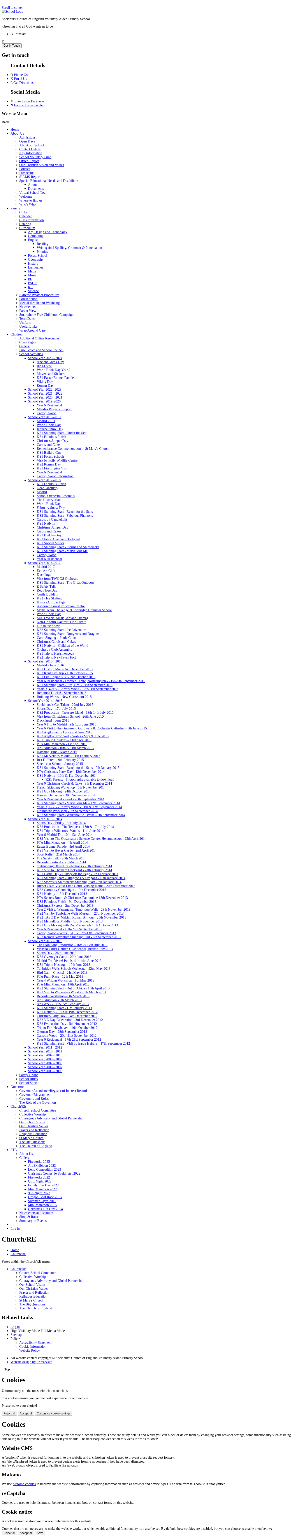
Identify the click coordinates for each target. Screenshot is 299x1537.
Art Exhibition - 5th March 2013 (59, 1000)
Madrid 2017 (46, 567)
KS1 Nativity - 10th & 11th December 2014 (67, 775)
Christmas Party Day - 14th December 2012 (67, 1016)
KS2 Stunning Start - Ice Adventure (61, 630)
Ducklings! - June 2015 (53, 720)
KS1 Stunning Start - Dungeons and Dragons (68, 634)
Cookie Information (32, 1346)
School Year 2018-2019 (44, 417)
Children (17, 334)
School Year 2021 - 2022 (45, 393)
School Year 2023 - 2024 (45, 358)
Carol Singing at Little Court (56, 637)
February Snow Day (51, 507)
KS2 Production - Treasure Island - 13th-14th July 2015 (75, 712)
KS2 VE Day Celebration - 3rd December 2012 (70, 1020)
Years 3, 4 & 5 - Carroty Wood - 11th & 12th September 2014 (79, 807)
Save (40, 1533)
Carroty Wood (46, 413)
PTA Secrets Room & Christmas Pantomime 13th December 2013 (82, 897)
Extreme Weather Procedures (39, 295)
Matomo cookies (24, 1484)
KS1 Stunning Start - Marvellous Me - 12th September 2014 (78, 803)
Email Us (20, 79)
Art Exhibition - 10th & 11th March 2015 (65, 748)
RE (30, 287)
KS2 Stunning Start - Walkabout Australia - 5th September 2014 (81, 815)
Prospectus (26, 173)
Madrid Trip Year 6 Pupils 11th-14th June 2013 (69, 961)
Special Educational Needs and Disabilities (48, 181)
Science (33, 291)
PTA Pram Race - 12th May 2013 (60, 976)
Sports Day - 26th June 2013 (56, 953)
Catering (25, 224)
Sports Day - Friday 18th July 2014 (61, 823)
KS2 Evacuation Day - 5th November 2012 (67, 1024)
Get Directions (23, 82)
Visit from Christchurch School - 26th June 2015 (70, 716)
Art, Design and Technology (47, 232)
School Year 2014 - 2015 (45, 701)
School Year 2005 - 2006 (45, 1071)
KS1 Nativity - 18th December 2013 (62, 894)
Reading (42, 244)
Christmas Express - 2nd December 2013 (65, 905)
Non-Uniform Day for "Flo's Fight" (61, 622)
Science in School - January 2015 (60, 764)
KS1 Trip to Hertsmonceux (55, 653)
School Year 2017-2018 (44, 480)
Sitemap (16, 1335)
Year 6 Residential (49, 405)
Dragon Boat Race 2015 (45, 1197)
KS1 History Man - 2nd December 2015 (65, 669)
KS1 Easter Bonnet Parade (55, 377)
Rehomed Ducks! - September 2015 (61, 693)
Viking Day (45, 381)
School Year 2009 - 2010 (45, 1055)
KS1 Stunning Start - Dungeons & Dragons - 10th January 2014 (81, 878)
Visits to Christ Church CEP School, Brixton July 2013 (75, 949)
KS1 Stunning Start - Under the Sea (61, 433)
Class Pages (27, 342)
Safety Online (28, 1075)
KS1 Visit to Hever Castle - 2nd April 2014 (67, 850)
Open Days (27, 141)
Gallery (24, 346)
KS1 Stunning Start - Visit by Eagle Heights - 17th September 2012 (83, 1043)
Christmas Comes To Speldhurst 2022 (54, 1173)
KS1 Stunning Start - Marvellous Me (62, 551)
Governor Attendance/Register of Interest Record (53, 1091)
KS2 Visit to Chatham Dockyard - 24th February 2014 (74, 870)
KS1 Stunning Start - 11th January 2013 (64, 1008)
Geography (36, 259)
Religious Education (33, 1134)
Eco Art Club (46, 571)
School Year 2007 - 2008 (45, 1063)
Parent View (27, 311)
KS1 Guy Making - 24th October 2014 (64, 791)
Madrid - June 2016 (50, 665)
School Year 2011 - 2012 (45, 1047)
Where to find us (30, 200)
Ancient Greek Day (50, 362)
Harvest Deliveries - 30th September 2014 (66, 795)
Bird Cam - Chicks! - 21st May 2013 (62, 972)
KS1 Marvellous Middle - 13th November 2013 (70, 921)
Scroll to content (13, 7)
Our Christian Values (33, 1126)
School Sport (28, 1083)
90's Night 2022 (39, 1193)
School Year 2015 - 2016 (45, 661)
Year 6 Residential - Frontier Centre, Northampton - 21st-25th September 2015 (91, 681)
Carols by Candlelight (52, 519)
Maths (32, 271)
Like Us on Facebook (29, 101)
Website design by (31, 1362)
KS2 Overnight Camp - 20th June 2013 (64, 957)
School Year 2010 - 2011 (45, 1051)
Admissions (27, 137)
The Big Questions (32, 1142)
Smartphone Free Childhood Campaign (46, 314)
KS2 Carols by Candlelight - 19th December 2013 (71, 890)
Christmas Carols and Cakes (56, 641)
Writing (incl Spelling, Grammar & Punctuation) (70, 247)
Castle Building (47, 594)
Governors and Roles (34, 1098)
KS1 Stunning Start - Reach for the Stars (65, 511)
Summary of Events (33, 1221)
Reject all (9, 1413)
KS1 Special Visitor (50, 543)
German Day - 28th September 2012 (62, 1031)
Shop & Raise (29, 1217)
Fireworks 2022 (39, 1177)
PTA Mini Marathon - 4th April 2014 (62, 842)
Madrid (42, 492)
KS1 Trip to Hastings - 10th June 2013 (63, 964)
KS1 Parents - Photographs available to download (80, 779)
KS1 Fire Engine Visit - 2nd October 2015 (66, 677)
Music (32, 275)
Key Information (30, 153)
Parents (16, 208)
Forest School (37, 255)
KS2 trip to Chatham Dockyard (58, 539)
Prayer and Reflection (34, 1130)
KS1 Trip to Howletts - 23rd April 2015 (64, 740)
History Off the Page (51, 602)
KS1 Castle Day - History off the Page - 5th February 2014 (77, 874)
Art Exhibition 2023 (42, 1165)
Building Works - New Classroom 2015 (64, 697)
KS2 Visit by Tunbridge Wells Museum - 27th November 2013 (80, 913)
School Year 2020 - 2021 (45, 397)
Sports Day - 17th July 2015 (56, 708)
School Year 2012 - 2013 (45, 941)
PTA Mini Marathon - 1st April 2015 (62, 744)
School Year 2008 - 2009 (45, 1059)
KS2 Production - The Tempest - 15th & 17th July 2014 (75, 827)
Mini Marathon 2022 (42, 1189)
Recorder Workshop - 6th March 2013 (63, 996)
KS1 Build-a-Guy (49, 452)
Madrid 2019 (46, 421)
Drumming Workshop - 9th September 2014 (67, 811)
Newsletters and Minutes (36, 1213)
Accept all (26, 1413)
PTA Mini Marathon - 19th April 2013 (63, 984)
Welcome (25, 196)
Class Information (31, 220)
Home (15, 129)
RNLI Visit (44, 366)
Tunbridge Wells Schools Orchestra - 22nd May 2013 (74, 968)
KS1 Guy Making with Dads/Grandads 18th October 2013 (77, 925)
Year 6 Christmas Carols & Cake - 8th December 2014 (74, 783)
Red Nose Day (47, 590)
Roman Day (45, 385)
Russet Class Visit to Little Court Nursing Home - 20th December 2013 (86, 886)
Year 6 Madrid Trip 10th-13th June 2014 (65, 834)
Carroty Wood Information (55, 476)
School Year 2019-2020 (44, 401)
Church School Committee (37, 1110)
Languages (35, 267)
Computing (36, 236)
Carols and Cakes (49, 531)
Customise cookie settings (53, 1413)
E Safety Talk (46, 586)
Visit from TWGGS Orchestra (57, 578)
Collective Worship (32, 1114)
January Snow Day (50, 429)
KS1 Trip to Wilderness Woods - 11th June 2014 (70, 831)
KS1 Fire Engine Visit (52, 468)
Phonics (42, 251)
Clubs (23, 212)
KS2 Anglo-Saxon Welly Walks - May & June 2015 (73, 736)
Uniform (25, 322)
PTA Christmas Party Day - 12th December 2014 (71, 771)
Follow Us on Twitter (29, 105)
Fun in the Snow (48, 626)
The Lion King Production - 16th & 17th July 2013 (72, 945)
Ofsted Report (29, 161)
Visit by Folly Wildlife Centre (57, 460)
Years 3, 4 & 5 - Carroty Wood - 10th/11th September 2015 (77, 689)
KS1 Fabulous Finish (51, 437)
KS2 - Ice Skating (49, 598)
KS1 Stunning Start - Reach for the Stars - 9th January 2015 (78, 767)
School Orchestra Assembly (56, 496)
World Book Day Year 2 (53, 370)
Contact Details (29, 149)
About (32, 184)
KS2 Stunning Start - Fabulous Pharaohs (65, 515)
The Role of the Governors (37, 1102)
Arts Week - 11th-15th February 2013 (63, 1004)
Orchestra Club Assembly (54, 649)
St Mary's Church (31, 1138)
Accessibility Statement (35, 1342)
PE (30, 279)
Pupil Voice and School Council (41, 350)
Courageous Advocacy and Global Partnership (51, 1118)
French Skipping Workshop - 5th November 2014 (71, 787)
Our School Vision (32, 1122)
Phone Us (21, 75)
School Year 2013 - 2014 (45, 819)
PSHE (32, 283)
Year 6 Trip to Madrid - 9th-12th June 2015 (66, 724)
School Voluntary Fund (35, 157)
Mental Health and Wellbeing (39, 303)
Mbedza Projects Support (54, 409)
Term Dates (27, 318)
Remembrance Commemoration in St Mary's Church (73, 448)
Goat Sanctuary (47, 488)
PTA (14, 1150)
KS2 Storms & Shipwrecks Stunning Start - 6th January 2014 (79, 882)
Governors (18, 1087)
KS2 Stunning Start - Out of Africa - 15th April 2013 (73, 988)
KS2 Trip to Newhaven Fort (56, 657)
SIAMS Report (29, 177)
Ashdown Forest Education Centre (61, 606)
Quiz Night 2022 (39, 1181)
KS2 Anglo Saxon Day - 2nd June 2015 (64, 732)
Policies (24, 169)
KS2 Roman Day (49, 464)
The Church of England (35, 1146)
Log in (15, 1228)
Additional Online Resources (39, 338)
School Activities (31, 354)
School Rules (28, 1079)
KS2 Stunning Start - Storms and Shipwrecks (68, 547)
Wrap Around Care (32, 330)
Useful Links (28, 326)
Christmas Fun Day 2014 (45, 1209)
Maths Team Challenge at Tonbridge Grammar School (74, 610)
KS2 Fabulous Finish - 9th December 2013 (66, 901)
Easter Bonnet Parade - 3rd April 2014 (63, 846)
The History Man (49, 500)
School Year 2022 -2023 (45, 389)
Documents (36, 188)
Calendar (25, 216)
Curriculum (27, 228)
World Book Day (49, 425)
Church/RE (18, 1106)
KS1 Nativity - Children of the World (62, 645)
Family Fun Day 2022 (43, 1185)
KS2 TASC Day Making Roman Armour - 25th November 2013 (81, 917)
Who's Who (27, 204)
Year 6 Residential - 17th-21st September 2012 (69, 1039)
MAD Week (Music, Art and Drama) (62, 618)
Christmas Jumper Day (52, 441)
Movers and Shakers (51, 374)
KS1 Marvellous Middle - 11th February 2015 (68, 756)
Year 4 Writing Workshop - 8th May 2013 (65, 980)
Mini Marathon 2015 (42, 1205)
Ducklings (44, 574)
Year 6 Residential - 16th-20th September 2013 (69, 929)
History (33, 263)
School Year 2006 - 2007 (45, 1067)
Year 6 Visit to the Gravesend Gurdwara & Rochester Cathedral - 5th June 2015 (92, 728)
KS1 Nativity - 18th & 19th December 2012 (67, 1012)
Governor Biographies (34, 1094)
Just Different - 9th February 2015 (60, 760)
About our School (31, 145)
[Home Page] (12, 11)
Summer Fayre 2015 (42, 1201)
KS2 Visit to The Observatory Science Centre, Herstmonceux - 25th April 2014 (91, 838)
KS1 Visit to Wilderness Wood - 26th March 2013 (71, 992)
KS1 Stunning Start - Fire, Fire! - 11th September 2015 (75, 685)
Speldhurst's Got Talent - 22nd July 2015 (65, 704)
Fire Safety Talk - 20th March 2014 (61, 858)
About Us (17, 133)
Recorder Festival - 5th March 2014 (61, 862)
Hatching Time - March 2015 (57, 752)
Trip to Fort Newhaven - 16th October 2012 (67, 1027)
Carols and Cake (48, 444)
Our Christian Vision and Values (41, 165)
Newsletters (27, 307)
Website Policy (29, 1350)
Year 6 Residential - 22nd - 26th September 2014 (70, 799)
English (33, 240)
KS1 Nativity (46, 523)
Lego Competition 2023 (44, 1169)
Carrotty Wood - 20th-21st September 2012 (67, 1035)
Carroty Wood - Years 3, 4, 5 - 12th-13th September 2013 (76, 933)
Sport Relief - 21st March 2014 (58, 854)
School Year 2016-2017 (44, 563)
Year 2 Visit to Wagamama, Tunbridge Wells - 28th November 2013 (83, 909)
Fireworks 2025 (39, 1161)
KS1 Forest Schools (50, 456)
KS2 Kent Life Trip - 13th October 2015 (65, 673)
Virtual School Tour (33, 192)
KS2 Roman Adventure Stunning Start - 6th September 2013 (79, 937)
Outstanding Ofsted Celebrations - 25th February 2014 (74, 866)
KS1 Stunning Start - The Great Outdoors (65, 582)
